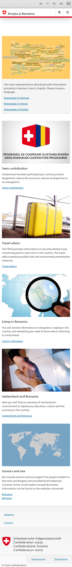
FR (54, 3)
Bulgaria (7, 498)
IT (48, 3)
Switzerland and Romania (17, 415)
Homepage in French (16, 103)
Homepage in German (16, 97)
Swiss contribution (12, 187)
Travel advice (9, 266)
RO (68, 3)
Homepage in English (16, 109)
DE (40, 3)
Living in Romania (12, 341)
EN (61, 3)
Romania (7, 494)
